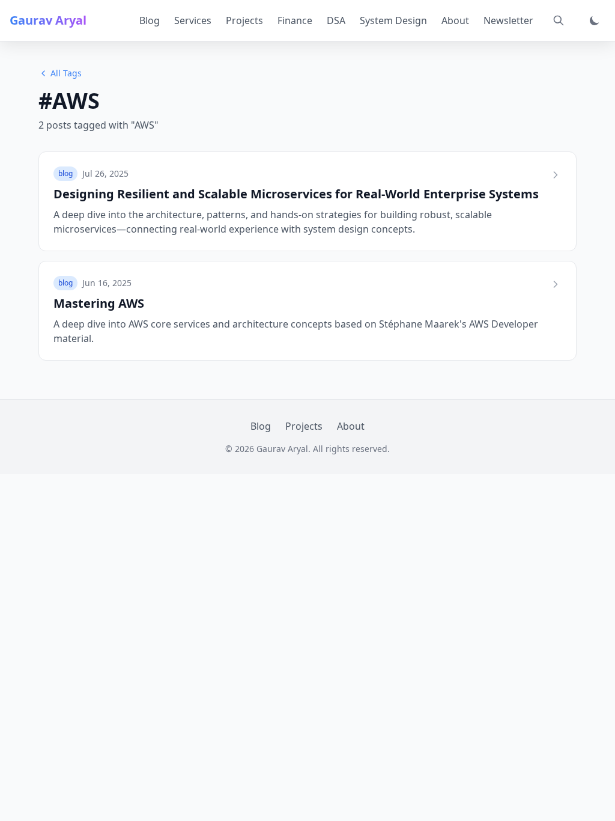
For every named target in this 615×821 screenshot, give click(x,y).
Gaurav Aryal (48, 20)
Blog (149, 20)
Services (192, 20)
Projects (244, 20)
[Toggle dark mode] (594, 20)
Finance (294, 20)
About (455, 20)
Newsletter (508, 20)
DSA (336, 20)
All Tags (66, 73)
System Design (393, 20)
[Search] (558, 20)
